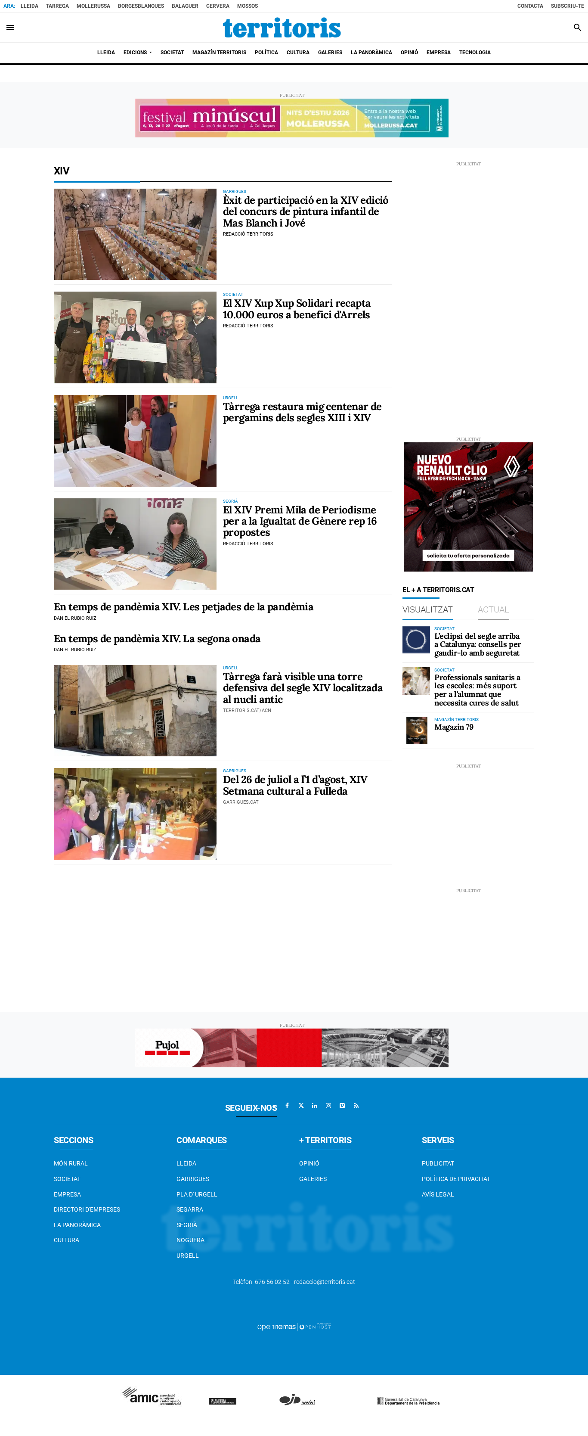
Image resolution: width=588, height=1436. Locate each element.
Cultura (66, 1240)
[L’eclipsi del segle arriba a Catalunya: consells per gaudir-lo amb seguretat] (416, 639)
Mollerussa (93, 6)
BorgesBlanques (141, 6)
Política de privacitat (456, 1178)
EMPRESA (67, 1194)
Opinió (309, 1163)
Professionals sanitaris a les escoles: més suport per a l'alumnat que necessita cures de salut (477, 690)
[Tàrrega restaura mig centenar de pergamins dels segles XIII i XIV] (135, 441)
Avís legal (438, 1194)
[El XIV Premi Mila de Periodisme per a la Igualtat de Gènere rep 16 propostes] (135, 544)
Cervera (217, 6)
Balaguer (185, 6)
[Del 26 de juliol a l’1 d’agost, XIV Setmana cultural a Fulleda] (135, 814)
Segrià (186, 1225)
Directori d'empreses (87, 1209)
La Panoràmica (77, 1225)
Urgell (187, 1255)
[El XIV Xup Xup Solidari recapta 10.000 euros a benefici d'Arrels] (135, 337)
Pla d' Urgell (196, 1194)
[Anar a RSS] (356, 1106)
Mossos (247, 6)
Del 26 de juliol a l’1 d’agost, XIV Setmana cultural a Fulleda (295, 785)
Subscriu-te (567, 6)
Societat (67, 1178)
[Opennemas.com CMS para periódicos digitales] (294, 1326)
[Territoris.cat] (282, 27)
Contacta (530, 6)
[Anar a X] (301, 1106)
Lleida (29, 6)
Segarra (189, 1209)
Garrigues (192, 1178)
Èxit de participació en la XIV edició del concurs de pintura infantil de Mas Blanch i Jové (306, 211)
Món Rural (71, 1163)
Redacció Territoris (248, 234)
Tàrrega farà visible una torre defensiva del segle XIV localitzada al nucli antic (303, 688)
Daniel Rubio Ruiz (75, 618)
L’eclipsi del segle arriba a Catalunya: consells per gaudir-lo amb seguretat (477, 644)
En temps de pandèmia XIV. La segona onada (157, 638)
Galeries (313, 1178)
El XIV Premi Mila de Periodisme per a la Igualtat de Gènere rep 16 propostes (300, 521)
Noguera (190, 1240)
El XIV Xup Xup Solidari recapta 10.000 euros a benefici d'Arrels (297, 308)
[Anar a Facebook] (287, 1106)
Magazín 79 (453, 727)
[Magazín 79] (416, 730)
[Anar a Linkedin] (315, 1106)
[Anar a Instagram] (328, 1106)
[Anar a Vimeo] (342, 1106)
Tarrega (57, 6)
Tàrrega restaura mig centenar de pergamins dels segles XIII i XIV (302, 412)
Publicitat (438, 1163)
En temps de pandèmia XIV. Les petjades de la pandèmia (183, 606)
